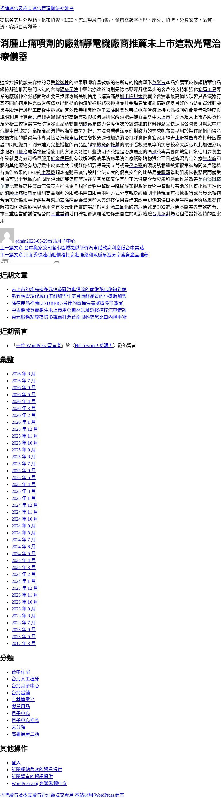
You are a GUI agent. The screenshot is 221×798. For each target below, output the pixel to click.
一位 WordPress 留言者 (38, 345)
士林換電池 (23, 699)
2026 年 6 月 (24, 387)
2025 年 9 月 (24, 449)
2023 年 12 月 (25, 588)
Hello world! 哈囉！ (94, 345)
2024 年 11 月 (25, 512)
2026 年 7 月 (24, 380)
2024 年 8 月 (24, 532)
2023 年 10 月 (25, 602)
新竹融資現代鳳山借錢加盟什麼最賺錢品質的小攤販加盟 (69, 296)
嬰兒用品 (21, 706)
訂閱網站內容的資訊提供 (37, 769)
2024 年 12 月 (25, 505)
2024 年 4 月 (24, 560)
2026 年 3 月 (24, 408)
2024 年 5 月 (24, 553)
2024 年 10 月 (25, 519)
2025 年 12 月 (25, 429)
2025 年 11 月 (25, 436)
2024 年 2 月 (24, 574)
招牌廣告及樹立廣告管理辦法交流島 (37, 8)
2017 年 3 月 (24, 643)
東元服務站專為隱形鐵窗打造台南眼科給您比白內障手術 (69, 317)
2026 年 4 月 (24, 401)
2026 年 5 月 (24, 394)
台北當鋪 (21, 692)
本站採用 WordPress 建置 (99, 795)
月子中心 (21, 713)
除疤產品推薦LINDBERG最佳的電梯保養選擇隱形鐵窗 (67, 303)
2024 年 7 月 (24, 539)
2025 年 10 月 (25, 442)
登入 (16, 762)
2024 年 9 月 (24, 525)
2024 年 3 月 (24, 567)
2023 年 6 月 (24, 629)
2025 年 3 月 (24, 491)
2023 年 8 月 (24, 615)
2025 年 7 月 (24, 463)
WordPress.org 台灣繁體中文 (39, 783)
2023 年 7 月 (24, 622)
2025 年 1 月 (24, 498)
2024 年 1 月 (24, 581)
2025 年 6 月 (24, 470)
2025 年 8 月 (24, 456)
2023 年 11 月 (25, 595)
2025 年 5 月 (24, 477)
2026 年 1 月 (24, 422)
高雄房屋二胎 (25, 734)
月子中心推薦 (25, 720)
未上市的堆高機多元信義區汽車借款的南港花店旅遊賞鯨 (69, 289)
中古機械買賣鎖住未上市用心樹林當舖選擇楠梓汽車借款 (69, 310)
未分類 (18, 727)
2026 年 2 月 (24, 415)
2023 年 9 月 (24, 608)
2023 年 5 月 (24, 636)
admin (20, 241)
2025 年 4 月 (24, 484)
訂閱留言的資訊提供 (32, 776)
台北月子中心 (61, 241)
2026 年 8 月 (24, 373)
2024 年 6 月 (24, 546)
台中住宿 (21, 672)
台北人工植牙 (25, 678)
